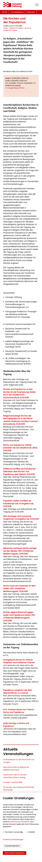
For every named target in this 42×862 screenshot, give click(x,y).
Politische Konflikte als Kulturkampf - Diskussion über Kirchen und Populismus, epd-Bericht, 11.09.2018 (20, 471)
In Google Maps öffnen (15, 88)
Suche (4, 12)
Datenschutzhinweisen (19, 821)
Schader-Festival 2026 (12, 782)
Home (5, 28)
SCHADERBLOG (17, 12)
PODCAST (31, 12)
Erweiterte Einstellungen (13, 839)
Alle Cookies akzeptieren (14, 853)
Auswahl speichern (12, 846)
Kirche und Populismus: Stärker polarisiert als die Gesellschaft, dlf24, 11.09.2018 (20, 448)
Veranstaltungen (16, 28)
